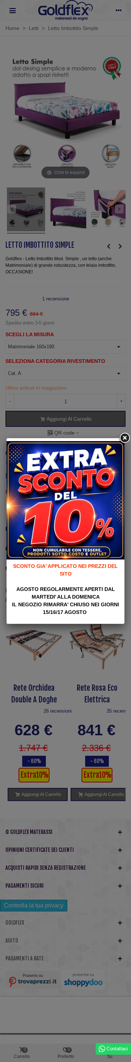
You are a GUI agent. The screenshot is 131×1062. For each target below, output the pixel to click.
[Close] (124, 438)
